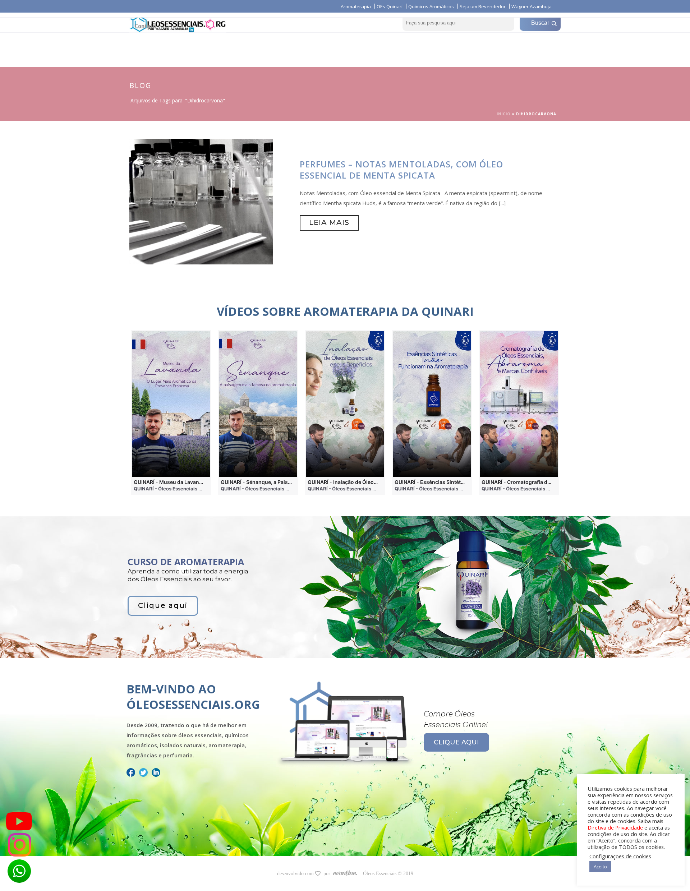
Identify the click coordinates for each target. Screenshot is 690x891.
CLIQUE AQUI (456, 742)
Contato (145, 26)
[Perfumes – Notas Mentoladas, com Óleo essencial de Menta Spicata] (201, 200)
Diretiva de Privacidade (615, 827)
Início (504, 113)
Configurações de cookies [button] (620, 856)
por (328, 873)
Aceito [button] (600, 866)
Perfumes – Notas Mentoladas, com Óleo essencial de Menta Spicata (401, 169)
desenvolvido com (296, 873)
